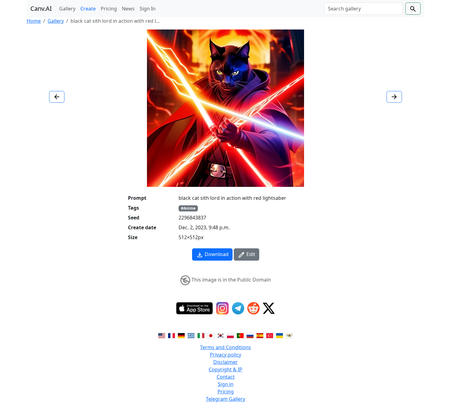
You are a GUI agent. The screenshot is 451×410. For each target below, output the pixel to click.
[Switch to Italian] (201, 335)
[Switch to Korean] (220, 335)
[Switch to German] (181, 335)
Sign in (225, 384)
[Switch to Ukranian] (279, 335)
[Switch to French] (171, 335)
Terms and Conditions (225, 347)
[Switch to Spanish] (260, 335)
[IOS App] (194, 308)
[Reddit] (253, 308)
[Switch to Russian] (250, 335)
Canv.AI (41, 8)
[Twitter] (269, 308)
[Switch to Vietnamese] (289, 335)
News (128, 8)
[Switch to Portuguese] (240, 335)
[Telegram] (238, 308)
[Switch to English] (161, 335)
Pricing (109, 8)
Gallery (67, 8)
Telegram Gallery (225, 399)
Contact (226, 376)
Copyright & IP (225, 369)
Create (88, 8)
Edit (250, 254)
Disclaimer (225, 362)
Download (216, 254)
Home (34, 21)
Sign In (148, 8)
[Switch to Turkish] (269, 335)
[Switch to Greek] (191, 335)
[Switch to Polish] (230, 335)
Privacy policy (225, 354)
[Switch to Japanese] (210, 335)
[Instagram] (222, 308)
